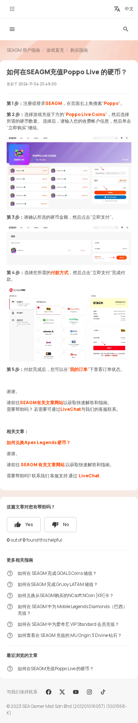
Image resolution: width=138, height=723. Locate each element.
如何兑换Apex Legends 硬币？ (39, 442)
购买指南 (79, 50)
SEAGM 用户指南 (23, 50)
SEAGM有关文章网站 (41, 402)
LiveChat (70, 409)
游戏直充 (55, 50)
